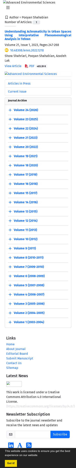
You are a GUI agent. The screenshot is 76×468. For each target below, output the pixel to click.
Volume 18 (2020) (26, 165)
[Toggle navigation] (37, 7)
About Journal (16, 349)
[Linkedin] (11, 446)
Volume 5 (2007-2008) (29, 285)
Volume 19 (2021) (25, 156)
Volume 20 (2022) (26, 147)
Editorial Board (17, 354)
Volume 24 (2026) (26, 110)
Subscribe (60, 434)
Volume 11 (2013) (25, 230)
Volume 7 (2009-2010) (29, 267)
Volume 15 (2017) (25, 193)
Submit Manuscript (19, 358)
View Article (13, 66)
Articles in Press (19, 83)
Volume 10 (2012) (25, 239)
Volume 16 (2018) (26, 184)
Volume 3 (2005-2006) (29, 304)
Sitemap (12, 368)
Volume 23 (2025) (26, 119)
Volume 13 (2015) (25, 211)
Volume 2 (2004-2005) (29, 313)
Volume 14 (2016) (26, 202)
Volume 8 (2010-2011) (28, 257)
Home (10, 344)
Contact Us (13, 363)
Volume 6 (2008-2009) (29, 276)
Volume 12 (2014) (25, 221)
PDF (37, 66)
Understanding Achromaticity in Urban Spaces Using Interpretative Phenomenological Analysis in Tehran (38, 35)
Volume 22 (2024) (26, 128)
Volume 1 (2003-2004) (29, 322)
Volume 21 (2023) (25, 138)
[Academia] (19, 446)
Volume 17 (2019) (25, 174)
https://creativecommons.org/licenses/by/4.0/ (40, 406)
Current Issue (17, 91)
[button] (39, 455)
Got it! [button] (11, 463)
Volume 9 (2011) (25, 248)
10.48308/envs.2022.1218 (27, 50)
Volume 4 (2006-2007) (29, 294)
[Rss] (29, 446)
